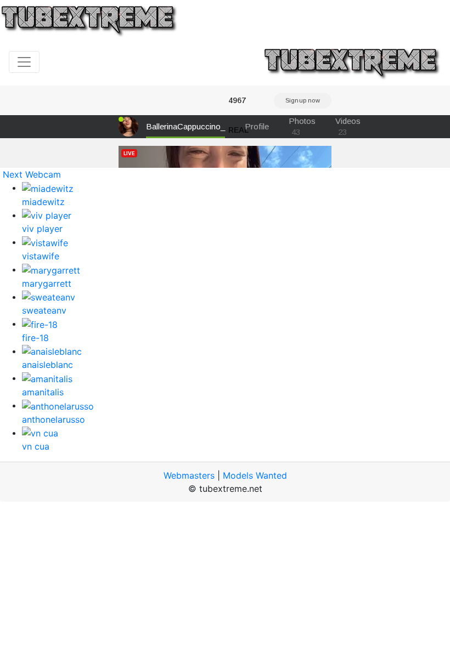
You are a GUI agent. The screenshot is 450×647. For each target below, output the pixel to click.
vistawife (40, 256)
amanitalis (43, 392)
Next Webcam (32, 174)
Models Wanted (255, 475)
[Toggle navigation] (24, 62)
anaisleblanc (47, 364)
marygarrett (46, 283)
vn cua (35, 446)
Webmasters (189, 475)
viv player (42, 228)
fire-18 (35, 337)
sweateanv (44, 310)
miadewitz (43, 201)
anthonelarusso (53, 419)
